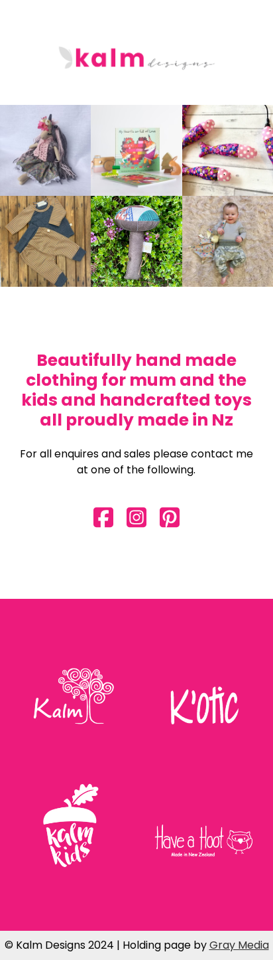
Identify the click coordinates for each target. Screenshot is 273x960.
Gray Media (239, 945)
